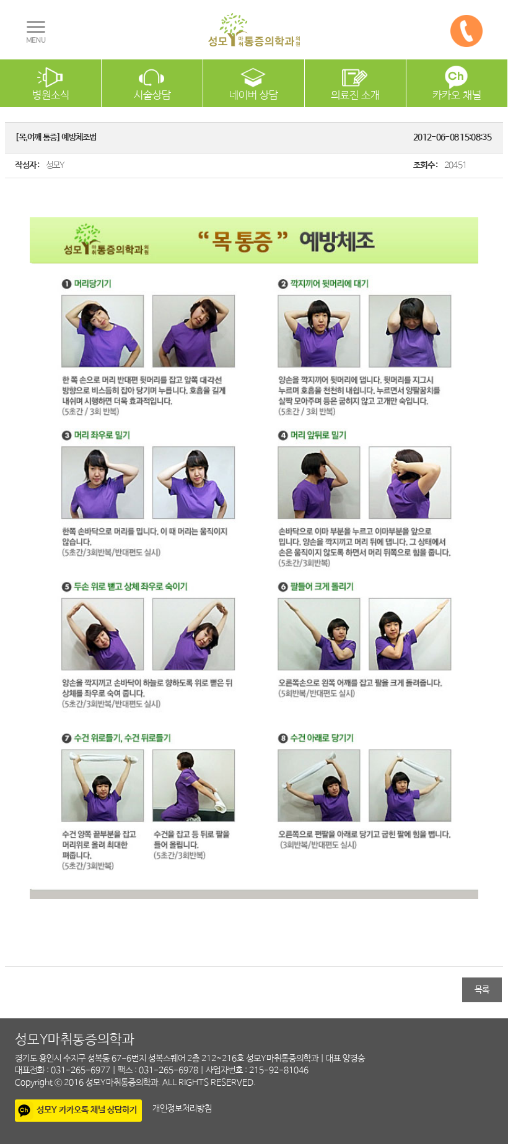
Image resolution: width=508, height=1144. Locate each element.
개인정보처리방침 (182, 1109)
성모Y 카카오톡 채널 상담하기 (87, 1110)
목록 (482, 990)
